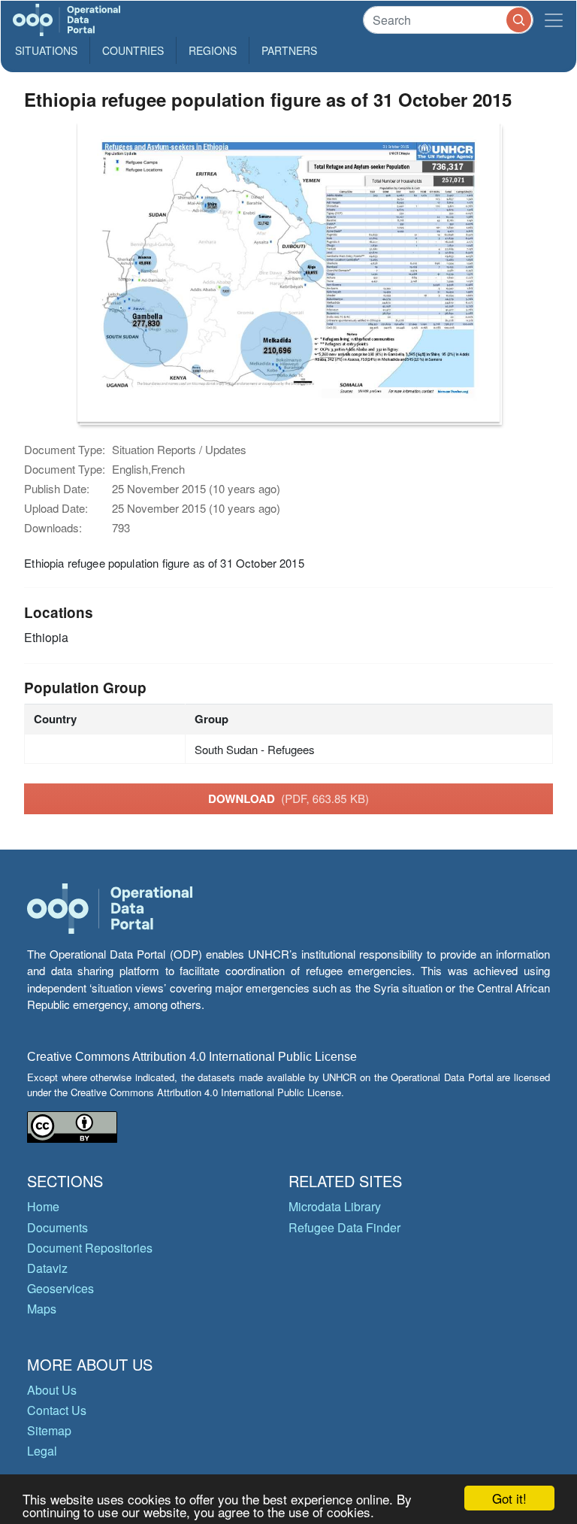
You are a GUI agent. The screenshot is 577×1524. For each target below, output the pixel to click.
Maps (41, 1308)
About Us (52, 1389)
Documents (57, 1227)
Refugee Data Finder (344, 1227)
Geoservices (60, 1288)
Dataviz (47, 1268)
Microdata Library (334, 1206)
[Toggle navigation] (553, 20)
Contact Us (56, 1410)
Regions (213, 50)
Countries (133, 50)
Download (288, 798)
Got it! (509, 1498)
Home (43, 1206)
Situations (46, 50)
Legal (42, 1450)
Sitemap (49, 1430)
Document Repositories (90, 1247)
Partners (289, 50)
